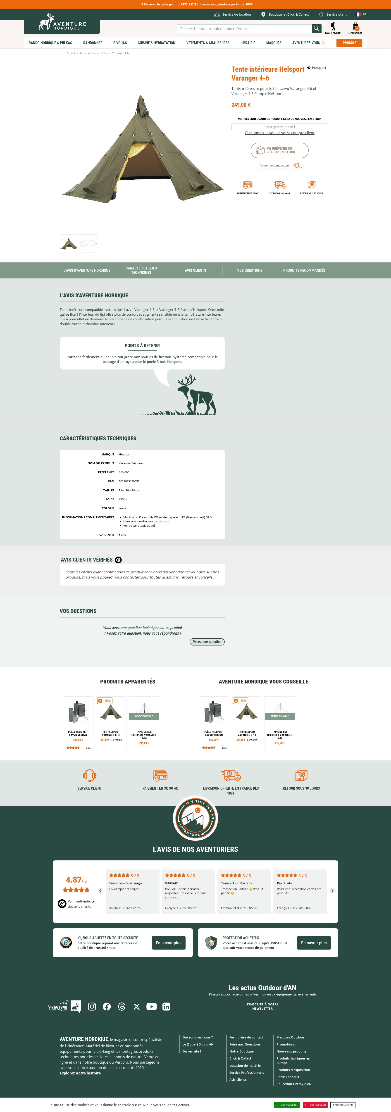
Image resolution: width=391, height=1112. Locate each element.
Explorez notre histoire (80, 1073)
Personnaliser (343, 1105)
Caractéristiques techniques (141, 270)
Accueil (71, 53)
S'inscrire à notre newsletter (262, 1006)
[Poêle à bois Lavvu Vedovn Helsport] (78, 724)
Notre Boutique (241, 1051)
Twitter (136, 1006)
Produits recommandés (304, 270)
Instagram (92, 1006)
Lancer (317, 28)
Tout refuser (317, 1105)
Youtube (151, 1006)
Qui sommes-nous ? (197, 1037)
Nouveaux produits (291, 1051)
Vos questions (249, 270)
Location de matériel (245, 1065)
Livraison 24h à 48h (279, 193)
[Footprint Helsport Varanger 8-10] (144, 724)
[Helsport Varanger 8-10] (111, 724)
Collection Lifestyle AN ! (295, 1084)
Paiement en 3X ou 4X (248, 193)
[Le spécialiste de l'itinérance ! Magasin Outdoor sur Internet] (62, 21)
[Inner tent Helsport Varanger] (69, 243)
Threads (121, 1006)
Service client (89, 788)
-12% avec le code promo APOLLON (168, 4)
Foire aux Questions (244, 1044)
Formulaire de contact (246, 1037)
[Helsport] (316, 67)
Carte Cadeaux (288, 1077)
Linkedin (166, 1006)
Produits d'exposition (293, 1070)
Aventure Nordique (84, 1039)
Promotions (286, 1044)
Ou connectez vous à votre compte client (280, 132)
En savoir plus (168, 942)
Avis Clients (195, 270)
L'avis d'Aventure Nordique (87, 270)
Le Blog (64, 1006)
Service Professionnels (246, 1072)
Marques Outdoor (290, 1037)
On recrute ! (191, 1051)
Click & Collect (240, 1058)
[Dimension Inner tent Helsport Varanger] (88, 243)
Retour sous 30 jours (311, 193)
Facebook (106, 1006)
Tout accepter (288, 1105)
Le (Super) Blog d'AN (198, 1044)
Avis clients (238, 1079)
